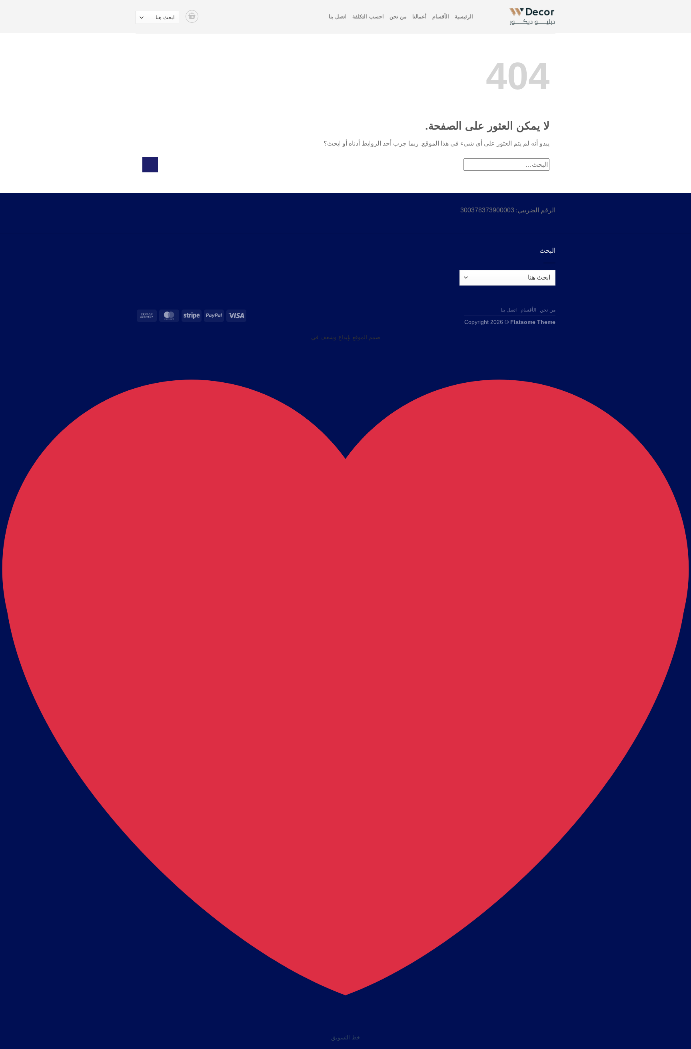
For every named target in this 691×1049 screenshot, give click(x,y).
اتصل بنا (338, 17)
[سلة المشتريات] (192, 16)
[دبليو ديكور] (520, 16)
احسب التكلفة (367, 17)
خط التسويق (345, 1037)
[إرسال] (150, 164)
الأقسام (440, 17)
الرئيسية (464, 17)
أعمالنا (419, 17)
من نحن (398, 17)
